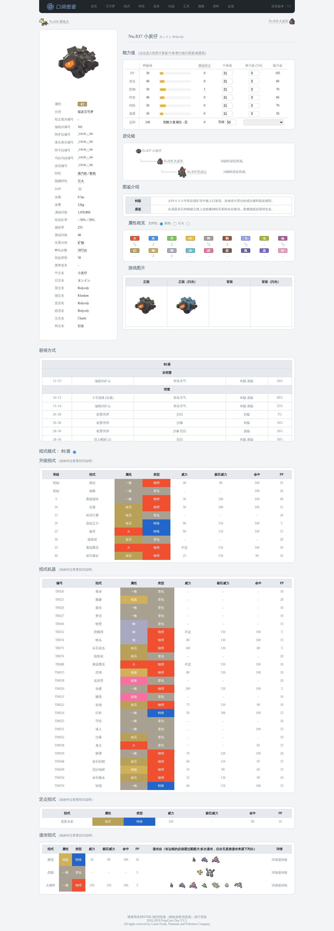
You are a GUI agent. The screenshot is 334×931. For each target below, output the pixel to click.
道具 (156, 6)
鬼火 (99, 745)
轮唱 (99, 786)
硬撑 (99, 753)
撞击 (92, 483)
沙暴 (99, 737)
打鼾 (99, 713)
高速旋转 (92, 499)
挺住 (99, 608)
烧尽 (92, 531)
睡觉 (99, 697)
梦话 (99, 616)
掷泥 (50, 860)
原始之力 (92, 523)
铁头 (99, 640)
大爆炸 (50, 885)
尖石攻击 (98, 648)
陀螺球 (98, 632)
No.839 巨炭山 (197, 172)
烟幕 (92, 491)
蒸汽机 (82, 173)
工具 (186, 6)
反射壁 (98, 680)
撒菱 (99, 599)
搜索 (201, 6)
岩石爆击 (92, 556)
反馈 (231, 6)
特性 (142, 6)
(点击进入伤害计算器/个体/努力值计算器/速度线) (172, 53)
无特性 (153, 223)
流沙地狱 (98, 769)
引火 (81, 181)
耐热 (93, 173)
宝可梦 (110, 6)
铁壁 (99, 624)
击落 (92, 507)
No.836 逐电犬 (59, 22)
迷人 (99, 729)
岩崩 (99, 705)
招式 (127, 6)
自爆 (99, 688)
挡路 (50, 872)
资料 (216, 6)
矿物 (81, 242)
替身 (99, 591)
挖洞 (99, 672)
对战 (171, 6)
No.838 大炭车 (278, 21)
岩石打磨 (92, 515)
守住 (99, 721)
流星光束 (67, 821)
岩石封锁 (98, 761)
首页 (94, 6)
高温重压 (92, 547)
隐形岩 (92, 539)
